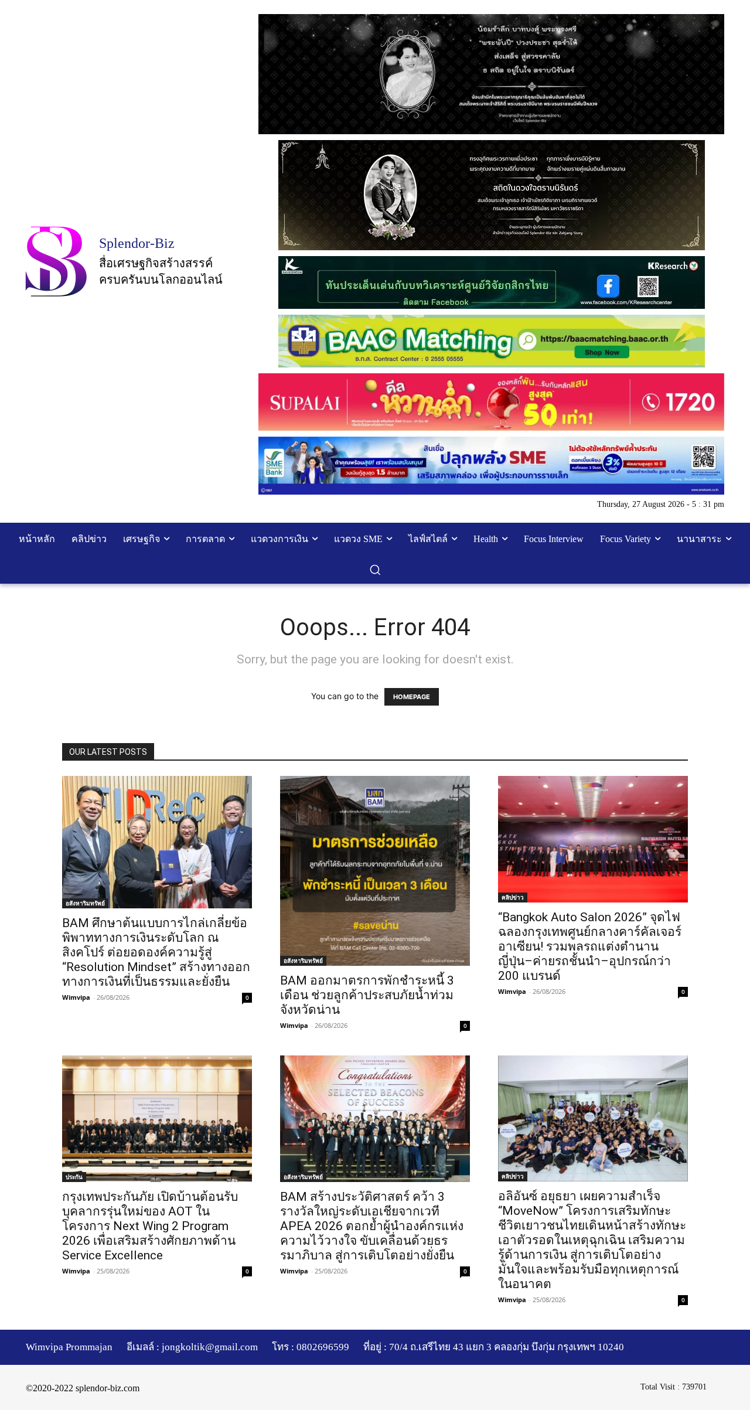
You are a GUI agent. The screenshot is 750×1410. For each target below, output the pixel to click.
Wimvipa (76, 997)
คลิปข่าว (513, 897)
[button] (375, 570)
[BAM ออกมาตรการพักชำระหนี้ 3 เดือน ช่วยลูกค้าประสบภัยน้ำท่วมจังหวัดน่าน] (375, 871)
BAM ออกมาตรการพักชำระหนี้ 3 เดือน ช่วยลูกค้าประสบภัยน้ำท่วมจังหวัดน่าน (367, 995)
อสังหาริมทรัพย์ (85, 903)
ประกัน (74, 1177)
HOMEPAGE (411, 697)
